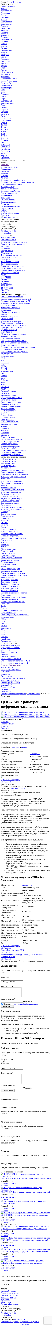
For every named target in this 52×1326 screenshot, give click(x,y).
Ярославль (5, 158)
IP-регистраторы (8, 437)
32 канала (5, 435)
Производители (7, 356)
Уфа (2, 142)
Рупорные (5, 246)
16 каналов (5, 430)
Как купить (5, 198)
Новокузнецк (6, 85)
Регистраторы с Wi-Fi (10, 441)
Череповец (5, 151)
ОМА (3, 630)
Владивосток (6, 22)
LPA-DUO (5, 292)
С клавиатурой (7, 551)
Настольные (6, 310)
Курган (4, 66)
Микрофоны (6, 479)
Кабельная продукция (10, 681)
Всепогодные (6, 676)
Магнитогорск (7, 72)
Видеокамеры (6, 393)
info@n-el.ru (6, 233)
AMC (3, 358)
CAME (4, 621)
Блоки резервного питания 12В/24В (16, 661)
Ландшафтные (7, 251)
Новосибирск (6, 88)
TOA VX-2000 (7, 288)
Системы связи (7, 319)
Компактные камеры (9, 400)
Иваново (4, 41)
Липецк (4, 70)
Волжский (5, 30)
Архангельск (6, 11)
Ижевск (4, 44)
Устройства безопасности (11, 610)
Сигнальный (6, 691)
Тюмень (4, 136)
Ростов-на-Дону (7, 103)
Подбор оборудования (10, 213)
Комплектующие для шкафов (13, 678)
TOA (3, 382)
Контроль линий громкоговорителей (16, 299)
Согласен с (20, 1004)
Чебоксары (5, 147)
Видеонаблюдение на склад (12, 490)
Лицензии (5, 171)
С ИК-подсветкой (8, 411)
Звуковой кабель (8, 687)
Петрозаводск (6, 101)
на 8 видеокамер (8, 463)
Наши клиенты (7, 169)
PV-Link (4, 523)
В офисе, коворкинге (9, 496)
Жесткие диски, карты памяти (13, 477)
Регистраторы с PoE (9, 444)
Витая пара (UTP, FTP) (10, 683)
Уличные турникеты (9, 591)
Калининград (6, 50)
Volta (3, 384)
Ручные (4, 314)
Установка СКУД (8, 187)
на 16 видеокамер (8, 466)
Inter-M (4, 369)
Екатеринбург (6, 39)
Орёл (3, 92)
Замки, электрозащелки (10, 569)
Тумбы (4, 606)
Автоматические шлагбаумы (13, 602)
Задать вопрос (7, 1006)
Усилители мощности (10, 262)
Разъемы (4, 485)
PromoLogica (19, 1319)
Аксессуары (6, 468)
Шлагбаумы (6, 1302)
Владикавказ (6, 24)
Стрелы (4, 608)
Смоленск (5, 114)
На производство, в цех (10, 494)
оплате (24, 747)
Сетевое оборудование (10, 446)
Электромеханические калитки (14, 593)
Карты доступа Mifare (10, 560)
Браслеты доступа (8, 564)
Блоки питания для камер (11, 481)
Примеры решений (9, 193)
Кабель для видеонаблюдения (13, 483)
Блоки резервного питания (12, 297)
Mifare (3, 547)
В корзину (5, 722)
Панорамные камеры (9, 404)
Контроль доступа (8, 529)
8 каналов (5, 428)
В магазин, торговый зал (11, 492)
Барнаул (4, 15)
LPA (3, 373)
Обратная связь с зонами (11, 321)
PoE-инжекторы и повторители (14, 450)
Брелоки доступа (8, 562)
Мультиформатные (8, 549)
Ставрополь (6, 118)
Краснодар (5, 61)
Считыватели (6, 540)
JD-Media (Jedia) (7, 371)
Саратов (4, 112)
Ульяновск (5, 140)
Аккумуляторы (7, 667)
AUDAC (4, 360)
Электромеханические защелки (14, 575)
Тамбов (4, 125)
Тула (3, 134)
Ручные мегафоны (8, 305)
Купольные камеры (9, 395)
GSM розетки (6, 650)
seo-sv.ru (25, 1324)
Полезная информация (10, 206)
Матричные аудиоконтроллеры (13, 334)
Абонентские (6, 253)
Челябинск (5, 149)
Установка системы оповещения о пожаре (18, 347)
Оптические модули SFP (11, 452)
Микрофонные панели (10, 312)
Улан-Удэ (4, 138)
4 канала (4, 426)
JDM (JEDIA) (6, 284)
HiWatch (4, 520)
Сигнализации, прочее (10, 641)
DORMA (4, 637)
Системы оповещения (10, 273)
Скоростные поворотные (11, 402)
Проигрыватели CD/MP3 (11, 327)
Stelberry (4, 380)
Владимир (5, 26)
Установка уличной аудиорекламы (15, 343)
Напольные (5, 672)
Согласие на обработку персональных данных (20, 1322)
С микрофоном (7, 415)
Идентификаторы (8, 556)
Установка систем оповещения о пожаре (17, 182)
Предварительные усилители (13, 270)
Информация (6, 195)
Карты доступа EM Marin (11, 558)
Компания (5, 165)
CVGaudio (5, 363)
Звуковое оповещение (10, 1293)
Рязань (3, 105)
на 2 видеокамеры (8, 459)
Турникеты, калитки (9, 580)
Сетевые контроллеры (10, 536)
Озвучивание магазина (10, 338)
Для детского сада (8, 514)
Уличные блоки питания (11, 665)
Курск (3, 68)
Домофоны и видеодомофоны (13, 597)
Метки (3, 566)
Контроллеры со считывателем (13, 538)
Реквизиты (5, 173)
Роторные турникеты (10, 588)
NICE (3, 632)
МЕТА (3, 275)
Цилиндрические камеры (11, 398)
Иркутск (4, 46)
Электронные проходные (11, 586)
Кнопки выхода (7, 577)
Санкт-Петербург (14, 2)
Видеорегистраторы (9, 424)
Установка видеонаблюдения (13, 180)
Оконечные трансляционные (13, 266)
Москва (4, 9)
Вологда (4, 33)
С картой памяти (8, 417)
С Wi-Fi (4, 413)
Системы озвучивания (10, 1295)
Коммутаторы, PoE (9, 448)
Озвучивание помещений (11, 184)
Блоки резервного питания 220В (14, 663)
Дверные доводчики (9, 599)
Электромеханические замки (13, 573)
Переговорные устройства (12, 323)
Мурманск (5, 77)
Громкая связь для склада (11, 349)
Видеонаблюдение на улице (12, 498)
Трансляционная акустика (11, 255)
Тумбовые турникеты (10, 584)
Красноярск (6, 63)
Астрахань (5, 13)
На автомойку (7, 505)
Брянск (4, 20)
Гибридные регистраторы (11, 439)
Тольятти (4, 129)
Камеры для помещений (11, 406)
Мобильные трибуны (9, 316)
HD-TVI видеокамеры (10, 422)
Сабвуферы (5, 259)
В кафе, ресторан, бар (10, 501)
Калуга (4, 52)
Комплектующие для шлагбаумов (15, 615)
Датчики (4, 654)
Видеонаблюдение (8, 391)
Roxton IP (5, 281)
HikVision (5, 518)
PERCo (4, 623)
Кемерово (5, 55)
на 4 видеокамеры (8, 461)
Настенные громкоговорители (13, 244)
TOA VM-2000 (7, 286)
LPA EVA (5, 290)
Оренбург (5, 94)
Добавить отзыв (8, 1090)
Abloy (3, 619)
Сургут (4, 123)
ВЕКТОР (5, 387)
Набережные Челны (9, 79)
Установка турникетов (10, 189)
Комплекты (5, 604)
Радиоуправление (8, 613)
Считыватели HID (8, 553)
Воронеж (4, 35)
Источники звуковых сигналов (13, 325)
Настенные (5, 674)
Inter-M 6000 (6, 277)
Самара (4, 107)
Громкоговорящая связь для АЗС (14, 352)
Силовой (4, 689)
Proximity (4, 542)
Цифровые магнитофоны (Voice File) (16, 301)
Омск (3, 90)
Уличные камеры (8, 409)
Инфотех (4, 525)
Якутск (4, 155)
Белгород (5, 17)
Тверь (3, 127)
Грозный (4, 37)
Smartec (4, 626)
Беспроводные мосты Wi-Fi (12, 455)
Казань (4, 48)
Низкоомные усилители (11, 268)
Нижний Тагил (7, 83)
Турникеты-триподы (9, 582)
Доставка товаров (8, 202)
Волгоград (5, 28)
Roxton (4, 376)
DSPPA (4, 367)
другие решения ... (8, 354)
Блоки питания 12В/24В (11, 659)
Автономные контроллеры (12, 534)
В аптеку (4, 512)
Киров (3, 57)
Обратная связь (7, 208)
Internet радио (6, 332)
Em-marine (5, 545)
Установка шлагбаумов (10, 191)
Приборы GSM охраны (10, 648)
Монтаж (4, 178)
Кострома (5, 59)
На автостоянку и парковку (12, 507)
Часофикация (6, 639)
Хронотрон (35, 754)
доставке (15, 747)
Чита (3, 153)
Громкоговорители (8, 240)
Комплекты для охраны (10, 645)
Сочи (3, 116)
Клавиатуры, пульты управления (14, 474)
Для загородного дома (10, 503)
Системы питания (8, 656)
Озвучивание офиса (9, 345)
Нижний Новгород (9, 81)
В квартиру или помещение (12, 509)
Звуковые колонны (8, 257)
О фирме (4, 176)
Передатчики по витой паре (12, 472)
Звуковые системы (8, 237)
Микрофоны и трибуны (10, 308)
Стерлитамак (6, 120)
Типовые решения (8, 336)
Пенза (3, 96)
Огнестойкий (6, 685)
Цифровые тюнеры (9, 330)
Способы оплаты (8, 200)
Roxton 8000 (6, 279)
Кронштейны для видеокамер (13, 470)
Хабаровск (5, 145)
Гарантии (5, 204)
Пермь (3, 98)
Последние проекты (9, 167)
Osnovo (4, 527)
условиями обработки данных (25, 1004)
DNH (3, 365)
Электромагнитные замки (11, 571)
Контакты (5, 215)
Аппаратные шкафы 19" (11, 670)
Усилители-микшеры (9, 264)
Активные (5, 248)
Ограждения (6, 595)
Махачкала (5, 74)
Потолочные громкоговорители (14, 242)
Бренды (4, 211)
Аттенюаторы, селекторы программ (15, 303)
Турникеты (5, 1300)
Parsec (3, 634)
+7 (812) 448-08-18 (8, 231)
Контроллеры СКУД (9, 531)
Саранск (4, 109)
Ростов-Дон (6, 628)
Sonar (3, 378)
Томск (3, 131)
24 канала (5, 433)
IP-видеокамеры (7, 420)
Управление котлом (9, 652)
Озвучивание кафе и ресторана (13, 341)
